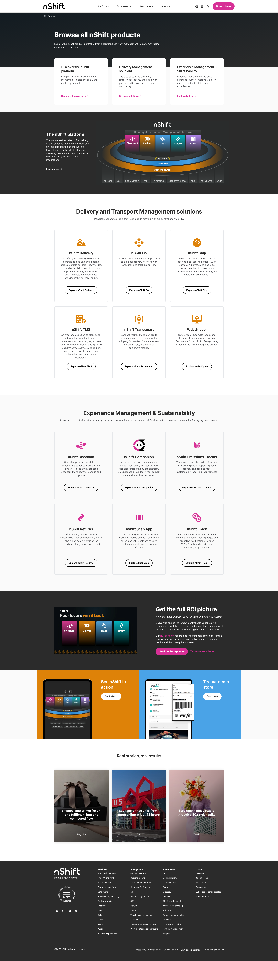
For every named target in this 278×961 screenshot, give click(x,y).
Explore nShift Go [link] (139, 290)
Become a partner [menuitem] (138, 878)
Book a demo (223, 6)
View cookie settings (190, 950)
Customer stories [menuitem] (171, 882)
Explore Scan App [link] (139, 562)
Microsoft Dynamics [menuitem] (139, 896)
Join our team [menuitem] (202, 878)
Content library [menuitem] (170, 878)
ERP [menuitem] (132, 892)
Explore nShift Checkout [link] (81, 487)
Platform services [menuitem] (106, 901)
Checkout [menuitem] (102, 910)
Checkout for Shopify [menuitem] (140, 887)
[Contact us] (196, 6)
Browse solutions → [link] (130, 96)
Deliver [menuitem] (101, 915)
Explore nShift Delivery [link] (81, 290)
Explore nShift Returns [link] (81, 562)
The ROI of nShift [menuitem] (106, 878)
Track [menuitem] (100, 919)
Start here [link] (212, 696)
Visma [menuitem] (133, 910)
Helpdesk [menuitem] (167, 933)
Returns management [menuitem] (173, 929)
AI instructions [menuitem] (202, 896)
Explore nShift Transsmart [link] (139, 366)
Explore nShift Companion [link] (139, 487)
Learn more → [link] (54, 169)
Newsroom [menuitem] (201, 882)
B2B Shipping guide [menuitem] (172, 924)
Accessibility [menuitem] (140, 949)
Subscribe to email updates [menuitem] (208, 892)
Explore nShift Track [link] (197, 562)
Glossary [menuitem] (167, 892)
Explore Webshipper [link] (197, 366)
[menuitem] (107, 873)
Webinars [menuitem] (167, 896)
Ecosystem (123, 6)
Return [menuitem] (101, 924)
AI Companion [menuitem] (104, 882)
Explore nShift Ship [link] (196, 290)
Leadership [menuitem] (201, 873)
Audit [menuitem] (100, 929)
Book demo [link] (111, 696)
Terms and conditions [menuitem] (213, 949)
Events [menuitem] (166, 887)
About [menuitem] (199, 869)
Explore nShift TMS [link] (81, 366)
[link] (67, 874)
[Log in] (202, 6)
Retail (81, 834)
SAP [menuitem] (132, 901)
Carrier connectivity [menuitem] (107, 887)
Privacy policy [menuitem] (155, 949)
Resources (145, 6)
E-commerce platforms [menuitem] (141, 882)
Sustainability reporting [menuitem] (108, 896)
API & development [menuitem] (172, 901)
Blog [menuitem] (165, 873)
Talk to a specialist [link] (200, 651)
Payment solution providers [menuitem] (143, 924)
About (164, 6)
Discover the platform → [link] (75, 96)
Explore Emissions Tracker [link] (197, 487)
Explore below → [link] (186, 96)
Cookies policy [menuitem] (171, 949)
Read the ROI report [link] (170, 651)
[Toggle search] (208, 6)
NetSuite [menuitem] (134, 906)
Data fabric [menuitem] (103, 892)
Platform (102, 6)
